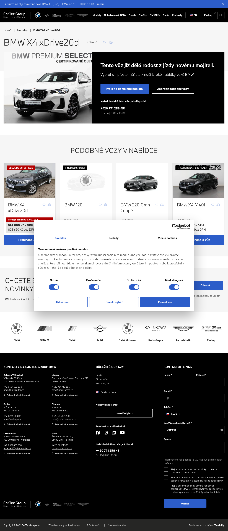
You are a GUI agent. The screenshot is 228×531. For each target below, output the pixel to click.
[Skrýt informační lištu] (223, 4)
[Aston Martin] (82, 15)
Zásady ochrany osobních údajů (64, 525)
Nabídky (22, 30)
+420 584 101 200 (61, 415)
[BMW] (38, 15)
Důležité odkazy (110, 367)
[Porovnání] (110, 42)
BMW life (155, 15)
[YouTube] (122, 432)
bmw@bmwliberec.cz (62, 389)
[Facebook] (98, 432)
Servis (132, 15)
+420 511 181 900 (60, 445)
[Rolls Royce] (69, 15)
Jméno (168, 375)
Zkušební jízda (103, 383)
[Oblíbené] (105, 42)
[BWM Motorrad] (57, 15)
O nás (166, 15)
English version (108, 392)
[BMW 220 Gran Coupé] (142, 180)
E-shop (208, 15)
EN (195, 15)
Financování (102, 379)
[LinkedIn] (114, 432)
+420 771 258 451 (112, 108)
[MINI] (47, 15)
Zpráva (167, 439)
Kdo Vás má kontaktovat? (178, 423)
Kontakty (177, 15)
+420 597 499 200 (13, 386)
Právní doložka (94, 525)
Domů (7, 30)
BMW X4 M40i (191, 205)
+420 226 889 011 (12, 415)
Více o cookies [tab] (167, 238)
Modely (97, 15)
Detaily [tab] (114, 238)
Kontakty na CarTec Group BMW (30, 367)
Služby (143, 15)
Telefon (168, 407)
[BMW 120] (86, 180)
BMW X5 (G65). (51, 4)
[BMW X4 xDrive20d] (29, 180)
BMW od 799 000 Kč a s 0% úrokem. (83, 4)
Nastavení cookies (117, 525)
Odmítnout (63, 302)
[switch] (94, 287)
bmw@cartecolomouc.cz (64, 419)
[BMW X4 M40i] (198, 180)
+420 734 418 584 (61, 386)
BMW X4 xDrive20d (18, 207)
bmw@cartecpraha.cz (14, 419)
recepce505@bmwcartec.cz (17, 448)
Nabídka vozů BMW (115, 15)
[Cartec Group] (14, 15)
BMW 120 (73, 205)
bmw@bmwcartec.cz (14, 389)
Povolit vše (165, 302)
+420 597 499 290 (13, 445)
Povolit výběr (114, 302)
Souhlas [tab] (60, 238)
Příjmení (201, 375)
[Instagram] (106, 432)
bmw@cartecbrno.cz (62, 448)
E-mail (168, 391)
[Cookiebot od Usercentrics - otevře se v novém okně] (174, 226)
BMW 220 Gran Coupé (135, 207)
